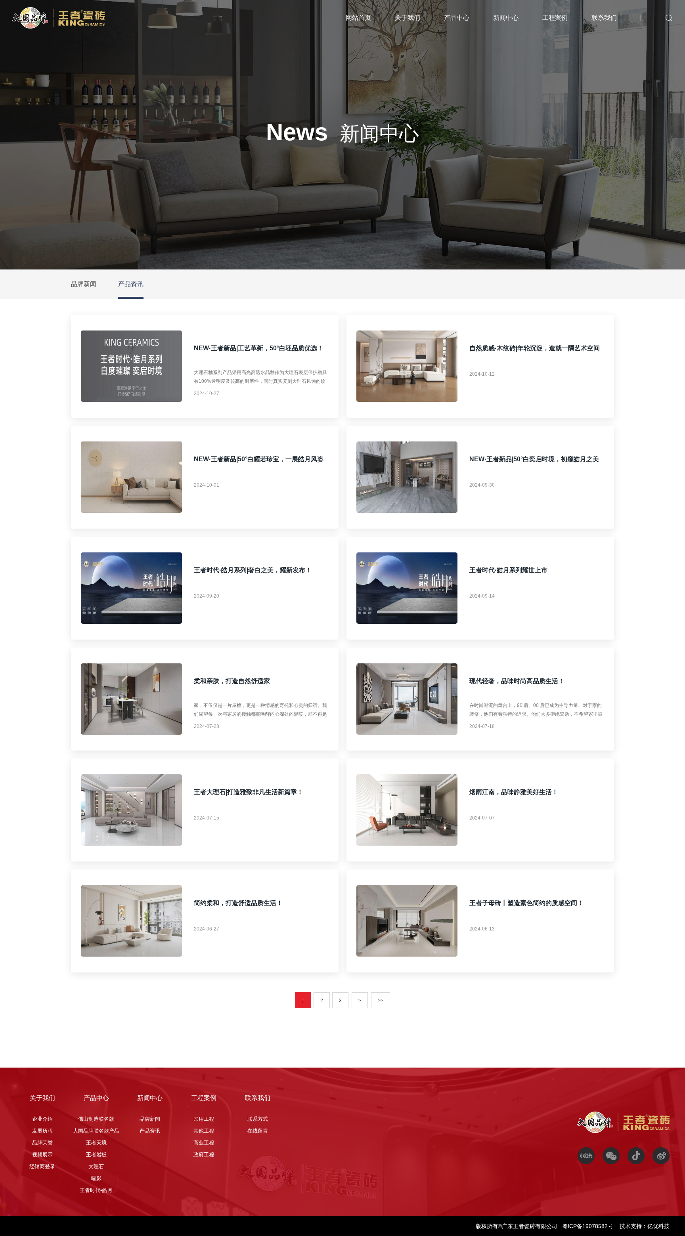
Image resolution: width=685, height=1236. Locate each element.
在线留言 (257, 1131)
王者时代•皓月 (96, 1190)
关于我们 (407, 17)
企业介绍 (42, 1119)
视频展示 (42, 1155)
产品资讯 (131, 284)
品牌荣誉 (42, 1143)
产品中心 (456, 17)
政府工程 (203, 1155)
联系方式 (257, 1119)
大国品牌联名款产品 (96, 1131)
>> (380, 1000)
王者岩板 (96, 1155)
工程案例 (555, 17)
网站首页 (358, 17)
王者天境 (96, 1143)
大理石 (96, 1166)
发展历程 (42, 1131)
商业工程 (203, 1143)
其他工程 (203, 1131)
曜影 (96, 1178)
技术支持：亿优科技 (645, 1226)
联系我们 (604, 17)
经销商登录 (42, 1166)
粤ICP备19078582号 (588, 1226)
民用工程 (203, 1119)
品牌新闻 (83, 284)
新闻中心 (506, 17)
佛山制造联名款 (96, 1119)
